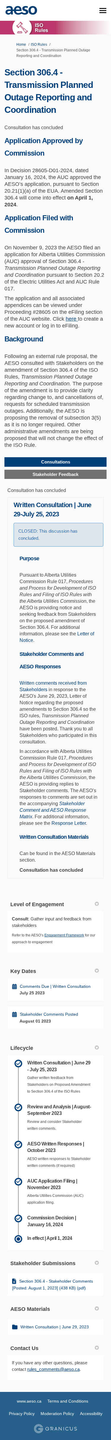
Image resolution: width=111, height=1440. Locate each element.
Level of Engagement (37, 904)
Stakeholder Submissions (42, 1263)
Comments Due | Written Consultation (55, 986)
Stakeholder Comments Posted (49, 1014)
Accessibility (91, 1413)
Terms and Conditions (67, 1401)
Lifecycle (21, 1048)
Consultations (55, 461)
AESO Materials (30, 1309)
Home (21, 44)
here (72, 319)
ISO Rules (39, 44)
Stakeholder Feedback (55, 474)
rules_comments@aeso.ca (53, 1369)
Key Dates (23, 971)
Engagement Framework (64, 935)
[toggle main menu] (103, 10)
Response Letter (69, 823)
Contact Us (24, 1348)
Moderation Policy (57, 1413)
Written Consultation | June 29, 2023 (54, 1327)
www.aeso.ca (29, 1401)
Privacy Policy (22, 1413)
